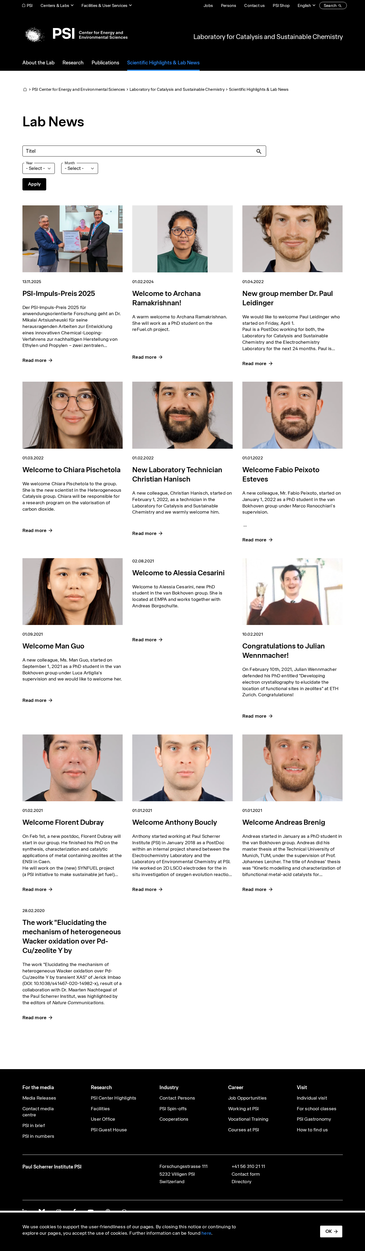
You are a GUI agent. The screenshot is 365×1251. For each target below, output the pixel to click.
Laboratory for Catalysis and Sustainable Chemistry (268, 36)
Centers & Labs (55, 5)
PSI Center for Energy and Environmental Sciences (78, 89)
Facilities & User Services (104, 5)
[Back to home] (75, 33)
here (206, 1233)
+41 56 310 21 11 (248, 1166)
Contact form (246, 1174)
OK (328, 1231)
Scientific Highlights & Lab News (259, 89)
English (304, 5)
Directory (241, 1181)
